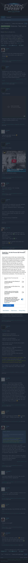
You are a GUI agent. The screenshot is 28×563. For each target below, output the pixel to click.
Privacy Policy (22, 310)
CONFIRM (8, 305)
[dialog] (14, 281)
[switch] (22, 282)
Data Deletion (6, 310)
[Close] (25, 252)
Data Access (14, 310)
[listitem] (14, 278)
